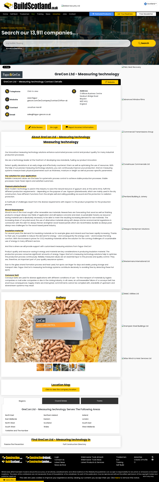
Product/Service (14, 48)
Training (40, 14)
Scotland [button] (151, 3)
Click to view (32, 91)
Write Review (36, 127)
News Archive (60, 465)
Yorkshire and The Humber (16, 430)
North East (9, 415)
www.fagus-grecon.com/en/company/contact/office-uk (47, 99)
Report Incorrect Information (81, 127)
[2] (56, 367)
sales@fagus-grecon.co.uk (39, 114)
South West (10, 426)
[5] (81, 367)
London (85, 419)
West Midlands (88, 426)
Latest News (60, 462)
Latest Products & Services (92, 462)
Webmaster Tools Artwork (92, 457)
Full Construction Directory (74, 444)
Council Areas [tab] (61, 401)
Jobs (65, 14)
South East (86, 423)
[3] (65, 367)
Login (55, 127)
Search (144, 43)
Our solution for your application (20, 176)
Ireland (85, 415)
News (48, 14)
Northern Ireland (51, 415)
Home (5, 14)
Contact (72, 14)
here (117, 478)
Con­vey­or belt (12, 275)
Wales (46, 426)
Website (111, 82)
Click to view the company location (60, 389)
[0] (40, 367)
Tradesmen (24, 14)
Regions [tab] (22, 401)
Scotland (47, 423)
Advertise (56, 14)
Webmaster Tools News (91, 459)
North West (10, 423)
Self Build (14, 14)
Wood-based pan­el (14, 210)
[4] (73, 367)
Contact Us (59, 459)
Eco (33, 14)
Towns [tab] (99, 401)
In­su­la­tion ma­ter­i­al (14, 230)
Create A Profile (141, 459)
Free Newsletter (146, 14)
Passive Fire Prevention (14, 444)
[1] (48, 367)
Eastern (47, 419)
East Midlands (11, 419)
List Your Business (125, 14)
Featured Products (103, 14)
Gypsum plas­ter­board (15, 186)
